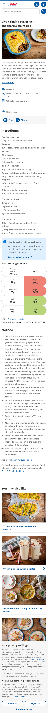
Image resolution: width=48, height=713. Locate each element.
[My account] (36, 4)
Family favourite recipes (23, 459)
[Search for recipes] (43, 11)
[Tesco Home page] (12, 4)
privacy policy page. (36, 659)
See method (8, 82)
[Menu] (4, 4)
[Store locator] (43, 4)
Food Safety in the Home (13, 471)
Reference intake (16, 319)
